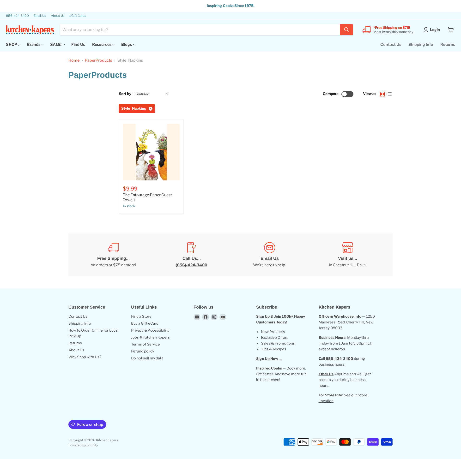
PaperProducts (98, 60)
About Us (58, 16)
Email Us (40, 16)
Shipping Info (420, 44)
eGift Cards (77, 16)
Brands (34, 44)
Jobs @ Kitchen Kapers (150, 337)
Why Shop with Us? (84, 357)
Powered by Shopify (83, 445)
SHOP (12, 44)
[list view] (389, 94)
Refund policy (142, 351)
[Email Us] (269, 255)
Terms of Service (145, 344)
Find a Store (141, 316)
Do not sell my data (147, 358)
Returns (447, 44)
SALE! (56, 44)
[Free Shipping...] (113, 255)
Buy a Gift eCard (144, 323)
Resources (102, 44)
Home (73, 60)
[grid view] (382, 94)
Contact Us (390, 44)
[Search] (346, 29)
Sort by (125, 94)
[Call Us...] (191, 255)
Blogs (127, 44)
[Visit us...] (348, 255)
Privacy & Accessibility (150, 330)
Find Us (78, 44)
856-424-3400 (17, 16)
